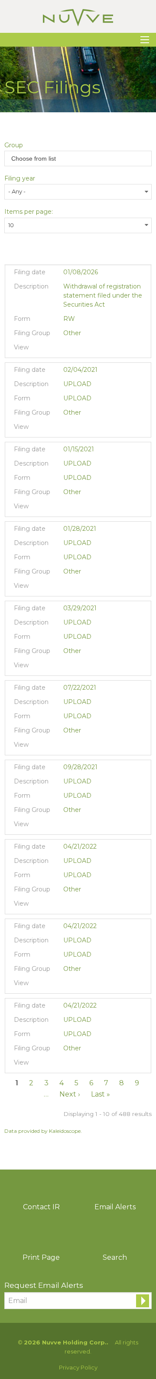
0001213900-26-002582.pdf (68, 349)
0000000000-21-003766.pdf (68, 667)
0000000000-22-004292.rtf (79, 1064)
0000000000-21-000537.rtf (79, 508)
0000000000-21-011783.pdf (68, 826)
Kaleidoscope (65, 1131)
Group (13, 145)
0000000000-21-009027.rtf (79, 746)
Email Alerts (115, 1207)
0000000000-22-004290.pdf (68, 905)
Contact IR (41, 1207)
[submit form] (142, 1300)
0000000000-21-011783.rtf (79, 826)
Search (115, 1257)
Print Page (41, 1257)
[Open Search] (144, 39)
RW (69, 319)
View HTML (101, 349)
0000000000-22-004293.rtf (79, 985)
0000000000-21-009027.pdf (68, 746)
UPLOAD (77, 398)
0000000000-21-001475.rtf (79, 428)
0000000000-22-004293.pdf (68, 985)
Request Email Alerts (43, 1285)
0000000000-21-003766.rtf (79, 667)
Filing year (19, 178)
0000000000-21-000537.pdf (68, 508)
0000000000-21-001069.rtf (79, 587)
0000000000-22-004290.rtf (79, 905)
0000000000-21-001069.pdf (68, 587)
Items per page (28, 212)
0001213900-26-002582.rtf (79, 349)
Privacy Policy (78, 1367)
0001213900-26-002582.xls (90, 349)
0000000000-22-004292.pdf (68, 1064)
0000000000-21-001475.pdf (68, 428)
